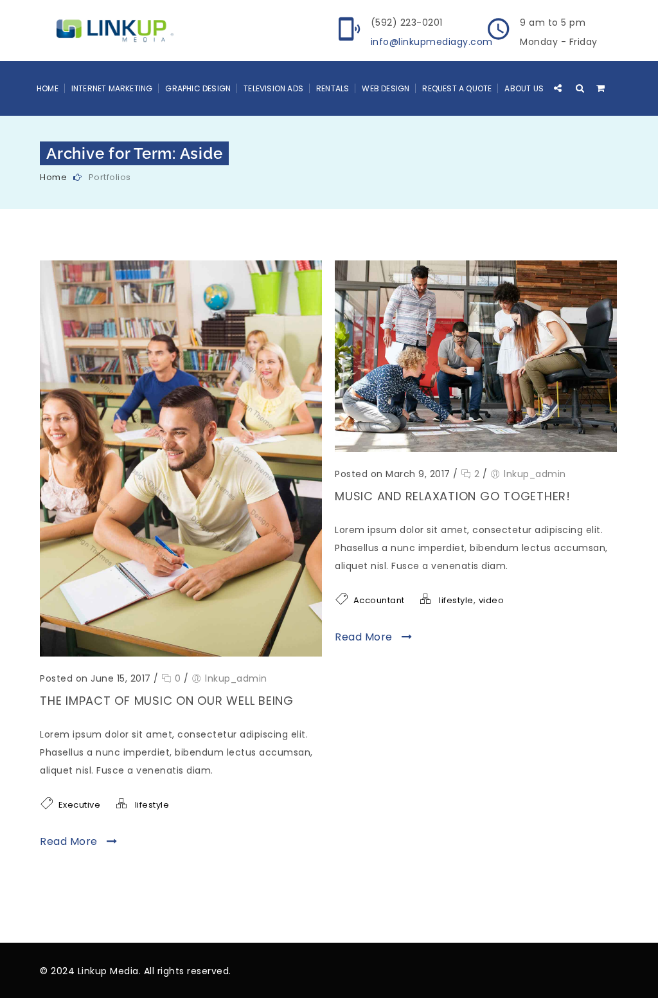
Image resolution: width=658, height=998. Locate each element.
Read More (70, 841)
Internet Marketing (112, 88)
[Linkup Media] (111, 29)
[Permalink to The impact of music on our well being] (181, 653)
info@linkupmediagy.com (432, 41)
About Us (524, 88)
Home (47, 88)
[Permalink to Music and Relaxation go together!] (476, 448)
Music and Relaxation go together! (453, 496)
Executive (79, 805)
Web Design (385, 88)
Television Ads (273, 88)
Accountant (379, 600)
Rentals (332, 88)
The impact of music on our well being (167, 701)
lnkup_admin (236, 678)
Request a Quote (457, 88)
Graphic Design (198, 88)
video (491, 600)
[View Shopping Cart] (600, 88)
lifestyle (152, 805)
